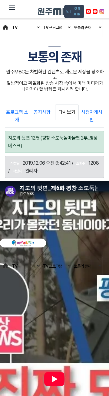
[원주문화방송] (58, 11)
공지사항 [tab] (42, 112)
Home (6, 24)
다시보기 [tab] (66, 112)
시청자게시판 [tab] (91, 116)
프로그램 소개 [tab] (17, 116)
